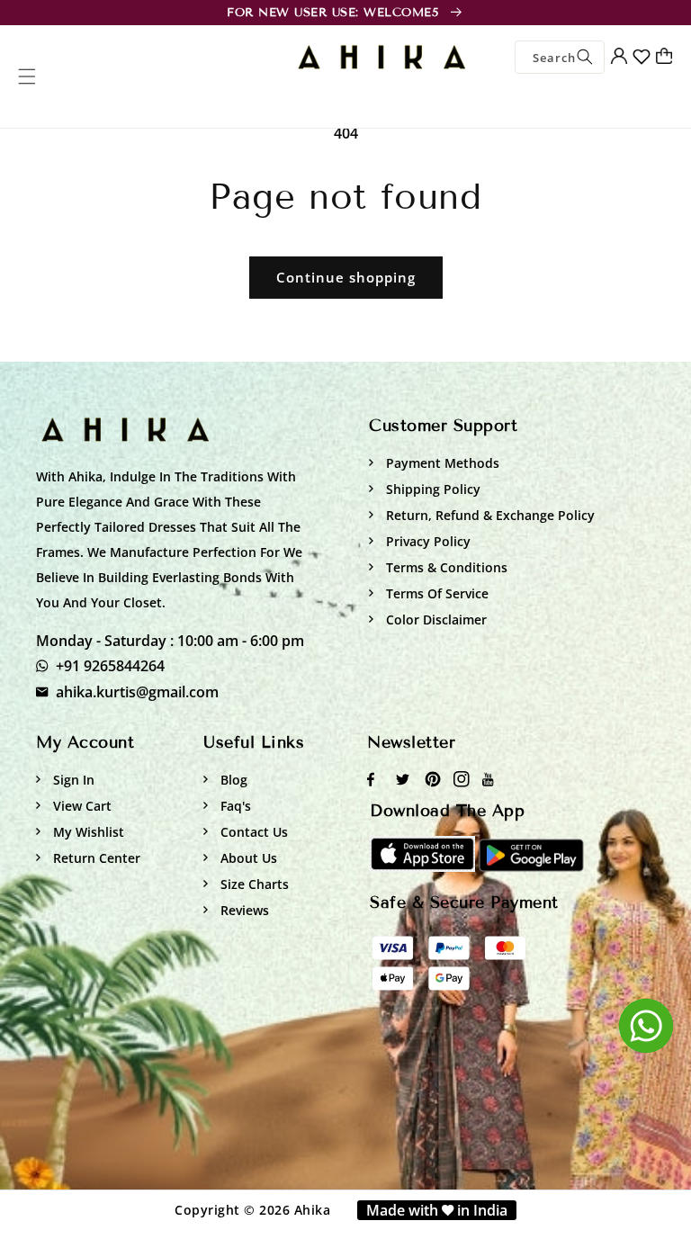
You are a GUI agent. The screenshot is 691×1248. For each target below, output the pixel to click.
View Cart (80, 805)
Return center (94, 857)
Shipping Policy (431, 489)
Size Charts (253, 884)
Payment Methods (440, 462)
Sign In (71, 779)
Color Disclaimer (434, 619)
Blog (232, 779)
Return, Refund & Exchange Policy (488, 515)
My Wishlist (86, 831)
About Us (247, 857)
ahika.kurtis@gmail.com (137, 692)
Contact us (252, 831)
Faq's (234, 805)
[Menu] (27, 76)
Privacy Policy (426, 541)
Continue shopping (346, 277)
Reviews (243, 910)
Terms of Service (435, 593)
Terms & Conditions (444, 567)
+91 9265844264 (110, 666)
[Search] (585, 57)
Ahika (312, 1209)
